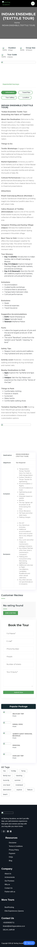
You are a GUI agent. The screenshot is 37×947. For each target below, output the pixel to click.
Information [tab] (9, 92)
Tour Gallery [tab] (9, 97)
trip (4, 771)
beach (5, 794)
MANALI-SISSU (18, 724)
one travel (6, 785)
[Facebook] (1, 831)
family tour (7, 775)
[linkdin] (8, 831)
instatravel (19, 785)
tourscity (6, 780)
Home (17, 23)
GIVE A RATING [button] (10, 613)
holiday (13, 771)
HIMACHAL (16, 745)
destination (7, 790)
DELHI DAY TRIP (18, 714)
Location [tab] (25, 97)
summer (18, 780)
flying (23, 771)
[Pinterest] (11, 831)
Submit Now (18, 692)
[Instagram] (4, 831)
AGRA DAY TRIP (18, 756)
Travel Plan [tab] (26, 92)
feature (29, 790)
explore (19, 790)
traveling (19, 775)
